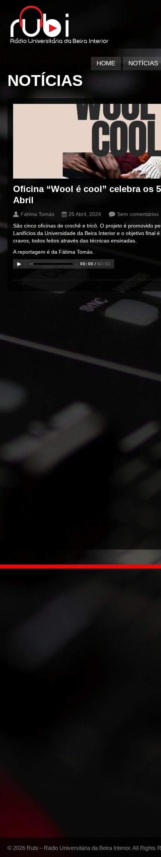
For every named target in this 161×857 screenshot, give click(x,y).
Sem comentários (138, 214)
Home (106, 63)
